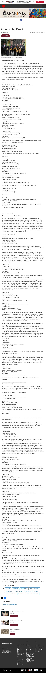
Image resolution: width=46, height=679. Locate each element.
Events (27, 663)
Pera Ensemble (24, 588)
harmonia (36, 591)
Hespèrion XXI (28, 591)
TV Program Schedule (19, 650)
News (18, 656)
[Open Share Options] (24, 20)
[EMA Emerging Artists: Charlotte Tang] (5, 622)
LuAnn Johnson (6, 601)
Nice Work (28, 655)
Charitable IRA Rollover (38, 648)
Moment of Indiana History (30, 650)
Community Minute (20, 664)
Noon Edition (19, 661)
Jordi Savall (15, 588)
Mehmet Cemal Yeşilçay (34, 588)
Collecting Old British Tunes (15, 629)
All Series (28, 644)
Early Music (13, 593)
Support (37, 641)
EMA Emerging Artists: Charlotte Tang (17, 620)
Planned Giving (38, 651)
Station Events (20, 652)
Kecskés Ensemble (18, 591)
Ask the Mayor (20, 662)
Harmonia (8, 588)
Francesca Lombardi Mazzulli (32, 593)
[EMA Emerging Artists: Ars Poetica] (5, 613)
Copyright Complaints (5, 650)
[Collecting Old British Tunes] (5, 631)
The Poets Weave (29, 658)
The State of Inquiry (30, 660)
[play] (3, 6)
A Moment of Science (28, 652)
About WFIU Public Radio (20, 644)
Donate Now (38, 644)
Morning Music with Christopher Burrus (30, 654)
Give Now (40, 1)
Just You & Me (29, 648)
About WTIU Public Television (20, 648)
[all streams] (44, 6)
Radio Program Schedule (20, 646)
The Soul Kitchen (29, 661)
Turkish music (21, 593)
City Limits (19, 663)
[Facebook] (21, 20)
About (18, 641)
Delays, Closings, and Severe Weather (21, 659)
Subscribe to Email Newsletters (20, 654)
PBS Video (19, 651)
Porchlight (28, 659)
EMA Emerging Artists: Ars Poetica (16, 611)
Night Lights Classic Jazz (30, 657)
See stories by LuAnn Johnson (9, 604)
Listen (27, 641)
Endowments (38, 650)
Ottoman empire (9, 591)
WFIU (7, 593)
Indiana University (5, 649)
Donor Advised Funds (39, 649)
